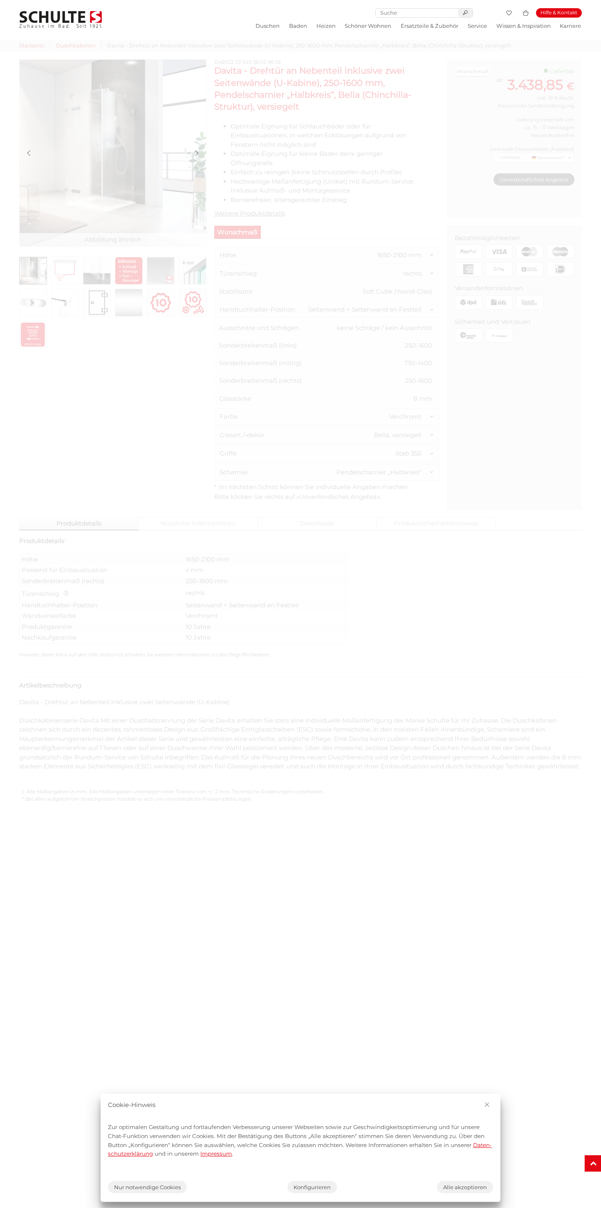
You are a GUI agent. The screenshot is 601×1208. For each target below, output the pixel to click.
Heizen (326, 25)
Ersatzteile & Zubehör (429, 25)
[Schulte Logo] (60, 19)
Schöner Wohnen (368, 25)
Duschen (268, 25)
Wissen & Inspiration (523, 25)
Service (477, 25)
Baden (298, 25)
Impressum (216, 1153)
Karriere (570, 25)
